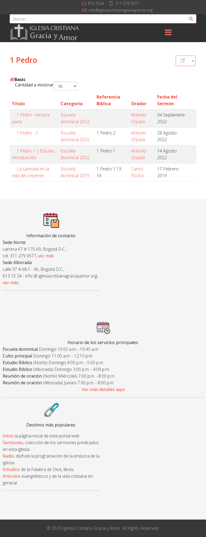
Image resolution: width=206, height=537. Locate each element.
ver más (46, 256)
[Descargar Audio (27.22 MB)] (192, 115)
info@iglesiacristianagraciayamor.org (121, 10)
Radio (8, 456)
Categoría (72, 104)
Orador (138, 104)
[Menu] (168, 32)
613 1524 (96, 3)
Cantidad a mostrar (34, 85)
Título (18, 104)
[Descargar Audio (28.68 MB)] (192, 151)
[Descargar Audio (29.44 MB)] (192, 133)
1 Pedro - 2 (27, 133)
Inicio (8, 436)
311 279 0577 (127, 3)
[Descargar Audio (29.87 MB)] (192, 169)
